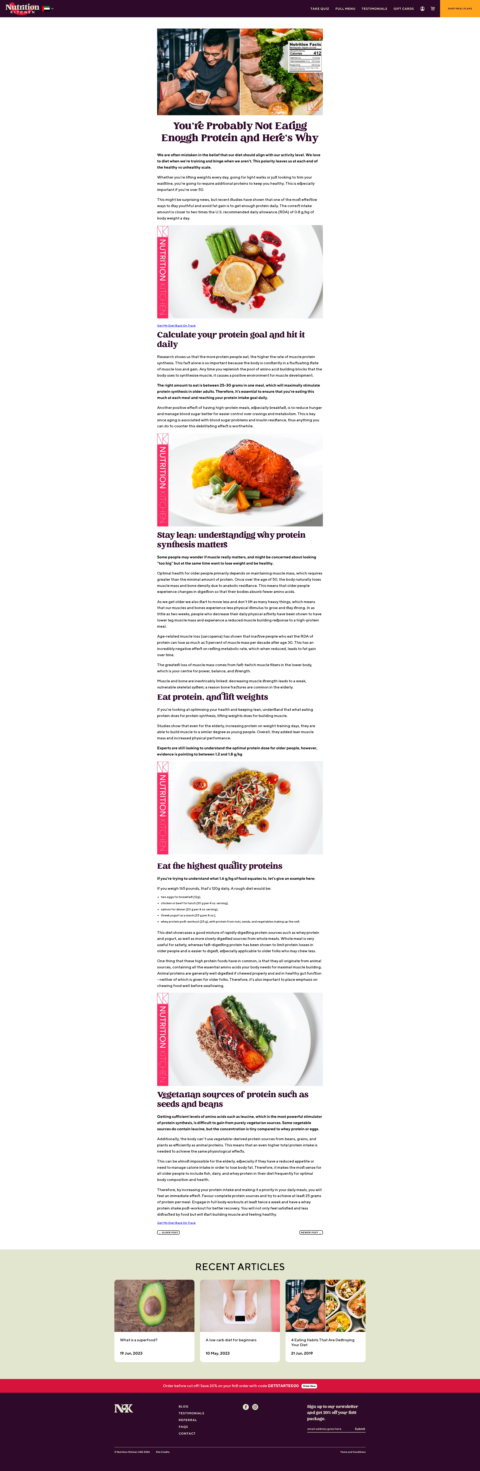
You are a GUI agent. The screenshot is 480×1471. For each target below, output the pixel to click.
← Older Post (168, 1232)
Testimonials (374, 9)
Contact (187, 1433)
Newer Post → (311, 1232)
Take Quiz (319, 9)
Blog (183, 1406)
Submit (360, 1429)
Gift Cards (404, 9)
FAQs (183, 1427)
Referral (188, 1420)
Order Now (309, 1386)
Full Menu (345, 9)
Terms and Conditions (353, 1452)
